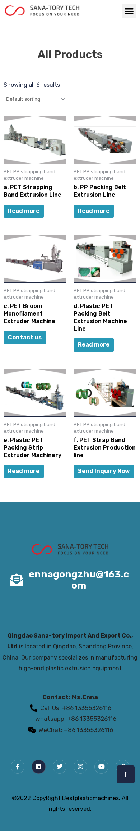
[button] (129, 11)
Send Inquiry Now (104, 471)
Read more (23, 210)
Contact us (25, 337)
